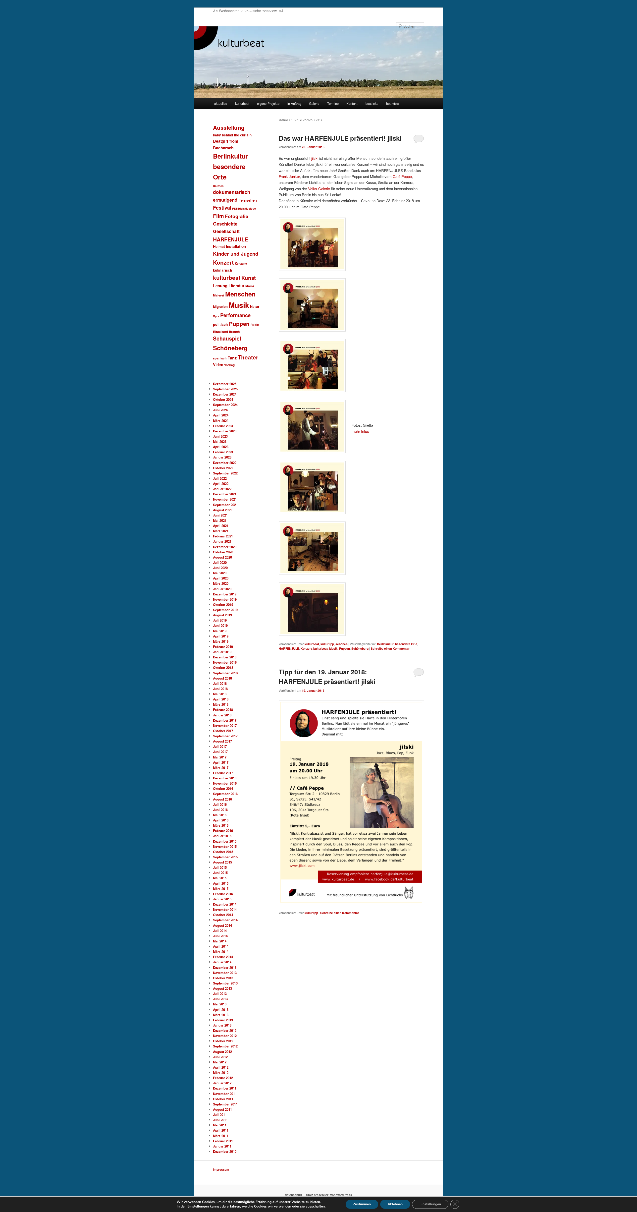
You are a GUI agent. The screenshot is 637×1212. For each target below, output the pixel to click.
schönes (341, 644)
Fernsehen (247, 200)
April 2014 (220, 946)
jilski (314, 158)
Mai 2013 (219, 1004)
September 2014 (225, 920)
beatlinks (372, 103)
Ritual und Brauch (226, 331)
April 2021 (220, 525)
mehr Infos (360, 431)
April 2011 (220, 1130)
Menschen (240, 293)
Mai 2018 (219, 694)
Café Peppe (402, 176)
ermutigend (225, 199)
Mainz (249, 286)
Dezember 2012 (224, 1030)
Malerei (218, 295)
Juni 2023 (220, 436)
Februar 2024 (223, 425)
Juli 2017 (220, 746)
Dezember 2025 (224, 383)
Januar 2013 (222, 1025)
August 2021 (222, 510)
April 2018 (220, 699)
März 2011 (220, 1135)
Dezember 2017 (224, 720)
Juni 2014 (220, 935)
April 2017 (220, 762)
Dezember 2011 (224, 1088)
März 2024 (220, 420)
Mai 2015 (219, 877)
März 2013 (220, 1014)
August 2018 (222, 678)
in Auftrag (294, 103)
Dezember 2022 (224, 462)
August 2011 (222, 1109)
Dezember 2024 (224, 394)
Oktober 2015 (223, 851)
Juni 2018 (220, 688)
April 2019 (220, 636)
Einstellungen (198, 1206)
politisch (220, 324)
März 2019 (220, 641)
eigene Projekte (268, 103)
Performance (235, 315)
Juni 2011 (220, 1119)
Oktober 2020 (223, 552)
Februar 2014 (223, 956)
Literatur (236, 286)
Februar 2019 (223, 646)
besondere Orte (406, 644)
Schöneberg (360, 648)
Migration (220, 306)
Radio (255, 325)
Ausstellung (229, 127)
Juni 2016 (220, 809)
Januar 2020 (222, 588)
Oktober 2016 (223, 788)
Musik (333, 648)
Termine (333, 103)
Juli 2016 (220, 804)
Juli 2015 (220, 867)
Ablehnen (395, 1204)
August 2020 (222, 557)
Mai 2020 (219, 573)
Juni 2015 (220, 872)
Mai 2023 (219, 441)
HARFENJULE (289, 648)
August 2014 (222, 925)
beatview (392, 103)
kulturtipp (327, 644)
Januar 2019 (222, 651)
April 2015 (220, 883)
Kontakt (352, 103)
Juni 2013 (220, 998)
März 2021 (220, 530)
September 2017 (225, 736)
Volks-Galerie (319, 188)
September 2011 (225, 1104)
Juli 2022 (220, 478)
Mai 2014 (219, 941)
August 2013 (222, 988)
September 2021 (225, 504)
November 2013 (225, 972)
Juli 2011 (220, 1114)
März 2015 (220, 888)
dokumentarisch (231, 192)
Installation (236, 246)
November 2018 (225, 662)
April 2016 (220, 820)
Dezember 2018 (224, 657)
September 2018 (225, 673)
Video (218, 364)
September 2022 (225, 473)
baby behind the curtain (232, 135)
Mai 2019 (219, 631)
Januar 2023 (222, 457)
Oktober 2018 (223, 667)
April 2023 (220, 446)
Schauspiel (227, 338)
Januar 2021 (222, 541)
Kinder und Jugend (235, 253)
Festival (222, 207)
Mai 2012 (219, 1062)
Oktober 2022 (223, 467)
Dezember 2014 (224, 904)
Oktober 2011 (223, 1099)
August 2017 (222, 741)
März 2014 (220, 951)
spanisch (220, 358)
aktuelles (220, 103)
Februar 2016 (223, 830)
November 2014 (225, 909)
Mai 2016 (219, 814)
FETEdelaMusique (244, 208)
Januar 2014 (222, 962)
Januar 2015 (222, 899)
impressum (221, 1169)
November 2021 (225, 499)
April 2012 (220, 1067)
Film (218, 216)
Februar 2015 (223, 893)
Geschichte (225, 223)
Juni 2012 (220, 1056)
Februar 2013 (223, 1020)
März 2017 (220, 767)
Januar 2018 (222, 715)
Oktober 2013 (223, 978)
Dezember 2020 (224, 546)
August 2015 (222, 862)
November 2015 (225, 846)
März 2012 (220, 1072)
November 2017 (225, 725)
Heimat (219, 246)
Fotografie (236, 216)
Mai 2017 (219, 757)
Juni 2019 (220, 625)
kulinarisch (222, 270)
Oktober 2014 (223, 914)
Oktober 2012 (223, 1041)
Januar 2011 (222, 1146)
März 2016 (220, 825)
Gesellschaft (226, 231)
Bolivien (218, 186)
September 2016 (225, 793)
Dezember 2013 (224, 967)
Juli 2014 (220, 930)
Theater (248, 357)
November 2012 (225, 1035)
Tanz (232, 358)
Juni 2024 (220, 409)
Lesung (220, 286)
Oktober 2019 (223, 604)
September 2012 (225, 1046)
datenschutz (293, 1195)
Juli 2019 (220, 620)
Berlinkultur (385, 644)
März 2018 (220, 704)
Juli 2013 (220, 993)
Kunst (248, 277)
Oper (216, 316)
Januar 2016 (222, 835)
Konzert (306, 648)
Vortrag (229, 365)
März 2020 (220, 583)
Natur (254, 306)
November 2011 (225, 1093)
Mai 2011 (219, 1125)
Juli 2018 (220, 683)
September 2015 (225, 857)
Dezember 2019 (224, 594)
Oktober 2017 (223, 730)
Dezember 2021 (224, 494)
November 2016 (225, 783)
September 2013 (225, 983)
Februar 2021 (223, 536)
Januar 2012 (222, 1083)
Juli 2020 (220, 562)
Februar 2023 (223, 452)
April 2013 (220, 1009)
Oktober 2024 (223, 399)
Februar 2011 (223, 1141)
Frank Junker (289, 176)
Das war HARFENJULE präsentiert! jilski (340, 138)
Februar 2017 (223, 772)
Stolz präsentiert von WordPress (329, 1195)
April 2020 (220, 578)
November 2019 (225, 599)
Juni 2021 (220, 515)
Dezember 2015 (224, 841)
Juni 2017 (220, 751)
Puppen (344, 648)
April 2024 (220, 415)
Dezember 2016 (224, 778)
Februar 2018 (223, 709)
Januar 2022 (222, 488)
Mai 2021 (219, 520)
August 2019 (222, 615)
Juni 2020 (220, 567)
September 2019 (225, 609)
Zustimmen (362, 1204)
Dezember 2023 (224, 431)
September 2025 (225, 389)
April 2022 (220, 483)
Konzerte (241, 263)
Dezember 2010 (224, 1151)
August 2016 (222, 799)
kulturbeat (242, 103)
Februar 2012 (223, 1077)
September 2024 (225, 404)
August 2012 (222, 1051)
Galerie (314, 103)
